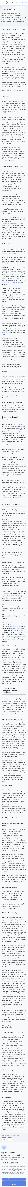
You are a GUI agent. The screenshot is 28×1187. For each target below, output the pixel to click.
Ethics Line (5, 1041)
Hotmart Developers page (9, 223)
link (5, 263)
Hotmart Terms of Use (8, 282)
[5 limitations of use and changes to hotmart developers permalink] (1, 689)
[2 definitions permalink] (1, 244)
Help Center (18, 1041)
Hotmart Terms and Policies (13, 77)
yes (4, 1139)
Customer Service (7, 715)
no (10, 1139)
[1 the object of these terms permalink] (1, 166)
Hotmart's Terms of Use (17, 1065)
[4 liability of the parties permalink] (1, 504)
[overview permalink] (1, 96)
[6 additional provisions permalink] (1, 818)
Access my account (21, 2)
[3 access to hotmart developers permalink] (1, 417)
